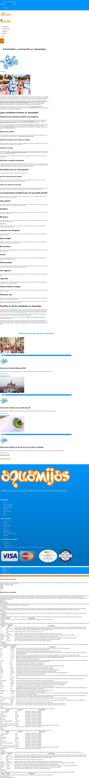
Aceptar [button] (2, 585)
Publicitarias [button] (2, 642)
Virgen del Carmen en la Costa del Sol (15, 407)
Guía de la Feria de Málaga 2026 (13, 368)
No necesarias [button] (3, 606)
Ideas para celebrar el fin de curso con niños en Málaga (22, 447)
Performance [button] (3, 769)
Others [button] (1, 728)
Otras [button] (1, 706)
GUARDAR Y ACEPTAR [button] (5, 776)
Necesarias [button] (2, 600)
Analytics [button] (2, 749)
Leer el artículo (3, 373)
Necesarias (3, 601)
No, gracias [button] (6, 585)
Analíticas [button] (2, 620)
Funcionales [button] (2, 610)
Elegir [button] (12, 585)
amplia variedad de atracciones (29, 196)
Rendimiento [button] (3, 614)
